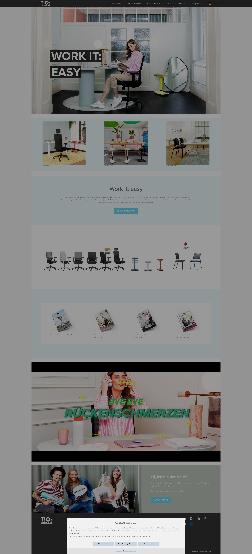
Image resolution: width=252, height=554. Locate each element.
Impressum (119, 551)
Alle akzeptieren (103, 544)
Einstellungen (148, 544)
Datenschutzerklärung (129, 551)
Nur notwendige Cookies (126, 544)
